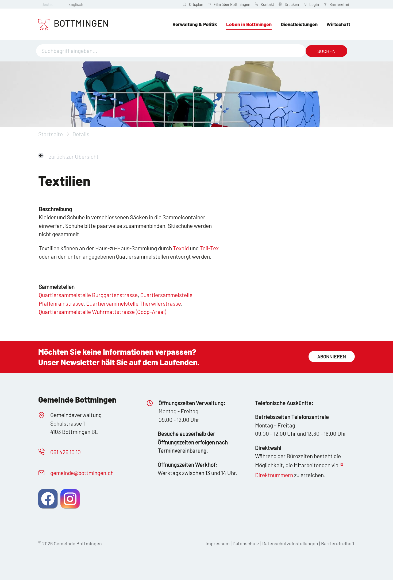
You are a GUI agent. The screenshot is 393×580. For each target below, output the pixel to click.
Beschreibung (55, 208)
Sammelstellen (57, 286)
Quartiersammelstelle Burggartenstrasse (88, 294)
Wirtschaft (338, 24)
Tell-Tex (209, 248)
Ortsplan (196, 4)
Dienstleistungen (299, 24)
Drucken (292, 4)
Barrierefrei (339, 4)
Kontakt (267, 4)
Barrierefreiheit (338, 543)
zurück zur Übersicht (74, 156)
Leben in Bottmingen (249, 24)
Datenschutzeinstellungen (290, 543)
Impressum (218, 543)
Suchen (326, 51)
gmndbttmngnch (82, 472)
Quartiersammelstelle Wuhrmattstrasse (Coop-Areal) (102, 311)
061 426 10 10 (65, 452)
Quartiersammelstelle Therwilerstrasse (133, 303)
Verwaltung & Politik (194, 24)
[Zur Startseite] (73, 24)
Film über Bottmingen (232, 4)
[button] (47, 498)
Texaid (181, 248)
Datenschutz (246, 543)
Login (314, 4)
